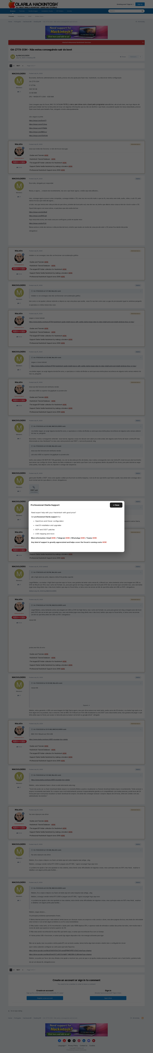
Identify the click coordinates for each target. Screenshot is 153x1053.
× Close (116, 505)
